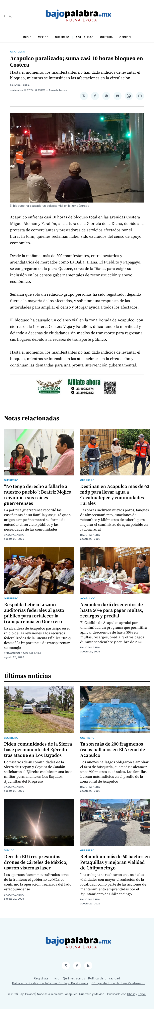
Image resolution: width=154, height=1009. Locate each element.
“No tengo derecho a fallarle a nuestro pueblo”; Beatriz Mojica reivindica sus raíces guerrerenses (37, 494)
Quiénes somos (74, 978)
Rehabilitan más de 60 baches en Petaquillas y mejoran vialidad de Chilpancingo (115, 862)
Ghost (131, 994)
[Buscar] (10, 16)
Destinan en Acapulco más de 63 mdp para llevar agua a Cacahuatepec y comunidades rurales (114, 494)
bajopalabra (20, 85)
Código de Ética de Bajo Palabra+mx (118, 983)
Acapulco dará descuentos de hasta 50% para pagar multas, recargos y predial (111, 610)
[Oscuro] (5, 16)
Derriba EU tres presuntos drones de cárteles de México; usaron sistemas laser (36, 862)
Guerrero (62, 37)
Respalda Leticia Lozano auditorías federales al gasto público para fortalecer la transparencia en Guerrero (34, 613)
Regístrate (41, 978)
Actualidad (85, 37)
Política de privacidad (104, 978)
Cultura (106, 37)
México (43, 37)
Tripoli (142, 994)
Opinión (125, 37)
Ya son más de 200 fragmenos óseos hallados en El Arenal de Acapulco (112, 749)
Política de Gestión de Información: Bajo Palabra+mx (50, 983)
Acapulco (17, 51)
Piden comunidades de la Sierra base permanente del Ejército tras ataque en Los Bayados (38, 749)
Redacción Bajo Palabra (22, 653)
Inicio (27, 37)
